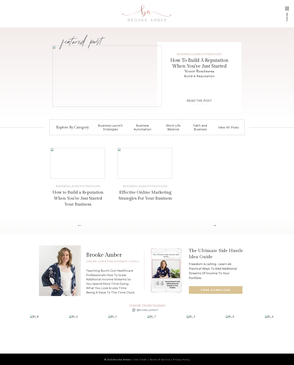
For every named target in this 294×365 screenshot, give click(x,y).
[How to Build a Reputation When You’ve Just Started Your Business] (107, 76)
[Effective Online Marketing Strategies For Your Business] (145, 163)
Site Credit (140, 359)
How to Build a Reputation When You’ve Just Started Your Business (199, 66)
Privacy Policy (181, 359)
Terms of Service (160, 359)
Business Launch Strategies (199, 54)
